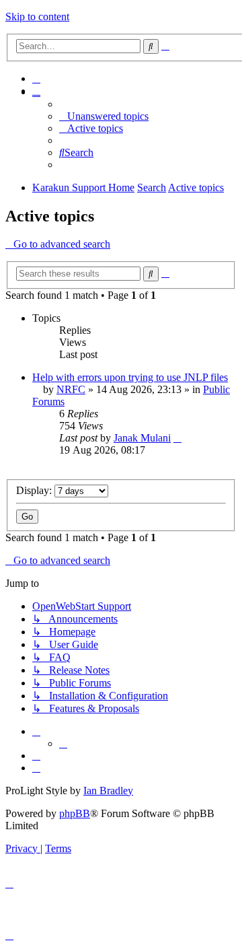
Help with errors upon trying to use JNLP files (130, 377)
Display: (35, 490)
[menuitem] (36, 78)
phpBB (74, 813)
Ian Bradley (108, 790)
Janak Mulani (142, 438)
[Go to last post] (177, 438)
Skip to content (37, 16)
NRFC (70, 389)
